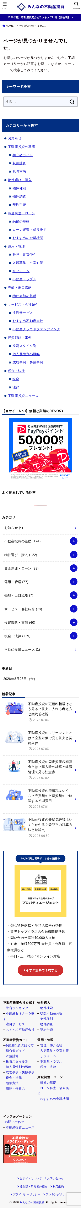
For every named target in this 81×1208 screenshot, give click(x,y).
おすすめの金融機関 (27, 238)
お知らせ (15, 138)
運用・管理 (16, 246)
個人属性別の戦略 (26, 354)
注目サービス (22, 313)
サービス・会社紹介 (23, 304)
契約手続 (19, 204)
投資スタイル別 (24, 346)
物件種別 (19, 188)
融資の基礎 (20, 221)
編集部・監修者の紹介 (33, 1186)
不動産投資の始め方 (19, 1045)
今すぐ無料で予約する (41, 970)
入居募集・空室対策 (27, 263)
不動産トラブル (24, 279)
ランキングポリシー (58, 1194)
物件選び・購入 (20, 180)
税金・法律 (16, 371)
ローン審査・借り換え (29, 229)
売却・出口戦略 (20, 287)
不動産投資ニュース (23, 396)
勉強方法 (19, 171)
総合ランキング (17, 1008)
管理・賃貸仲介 (24, 254)
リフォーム (20, 271)
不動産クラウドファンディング (36, 329)
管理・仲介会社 (51, 1045)
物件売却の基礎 (24, 296)
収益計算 (19, 163)
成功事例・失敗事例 (27, 362)
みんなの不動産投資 (32, 1202)
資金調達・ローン (21, 213)
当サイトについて (31, 1178)
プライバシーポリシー (26, 1194)
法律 (15, 387)
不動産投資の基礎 (21, 147)
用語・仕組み (15, 1088)
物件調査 (19, 196)
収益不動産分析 (51, 1013)
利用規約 (58, 1186)
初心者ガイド (22, 155)
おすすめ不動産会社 (27, 321)
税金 (15, 379)
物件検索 (46, 1008)
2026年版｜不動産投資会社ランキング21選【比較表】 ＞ (40, 17)
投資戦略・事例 (20, 337)
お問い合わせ (14, 1122)
